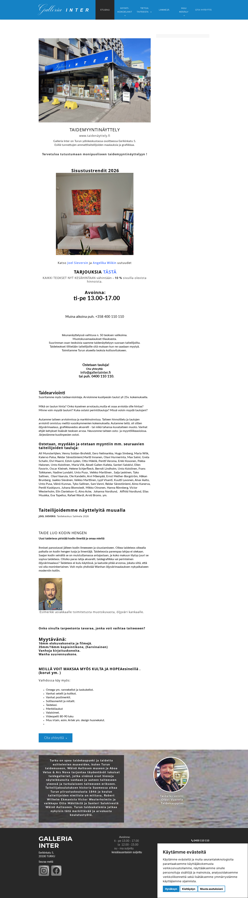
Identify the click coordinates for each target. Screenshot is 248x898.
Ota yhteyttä (203, 9)
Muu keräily (183, 10)
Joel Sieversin (77, 263)
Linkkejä (164, 9)
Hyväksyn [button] (171, 888)
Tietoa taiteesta (143, 10)
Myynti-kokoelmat (124, 10)
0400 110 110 (201, 841)
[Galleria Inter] (63, 9)
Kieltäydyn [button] (188, 888)
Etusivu (105, 9)
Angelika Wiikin (104, 263)
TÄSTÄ (110, 272)
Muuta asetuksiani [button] (211, 888)
